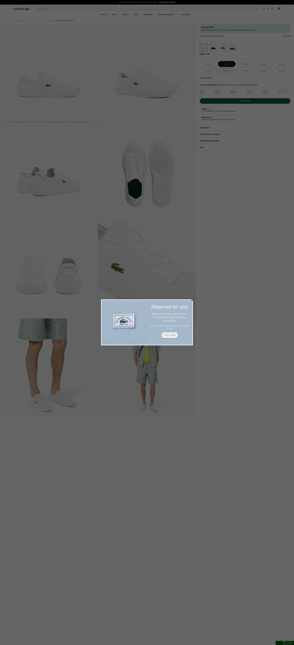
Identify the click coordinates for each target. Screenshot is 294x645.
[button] (192, 299)
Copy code (169, 335)
